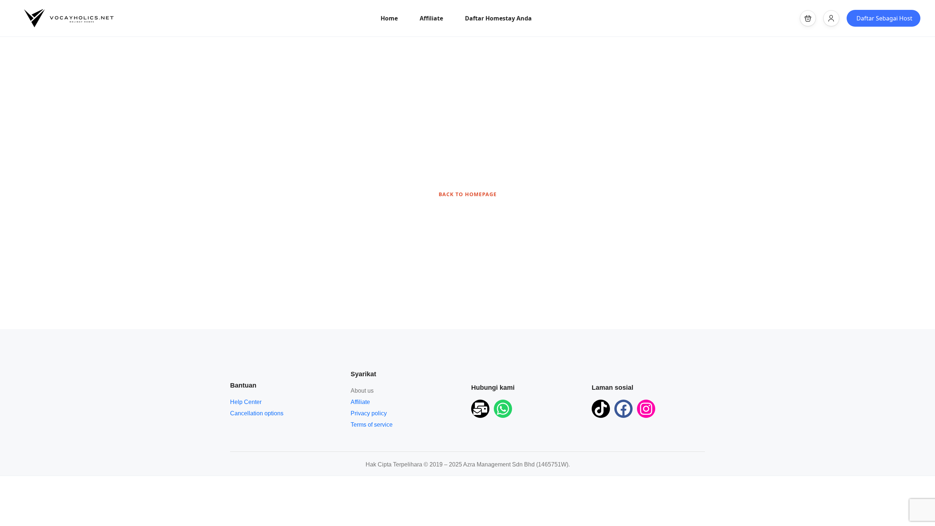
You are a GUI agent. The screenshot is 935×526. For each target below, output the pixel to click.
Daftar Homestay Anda (498, 18)
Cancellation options (256, 413)
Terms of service (372, 425)
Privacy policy (369, 413)
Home (389, 18)
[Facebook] (623, 409)
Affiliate (431, 18)
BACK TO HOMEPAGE (468, 194)
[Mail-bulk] (480, 409)
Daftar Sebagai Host (884, 18)
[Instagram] (646, 409)
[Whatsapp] (503, 409)
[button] (808, 18)
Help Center (246, 402)
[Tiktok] (601, 409)
